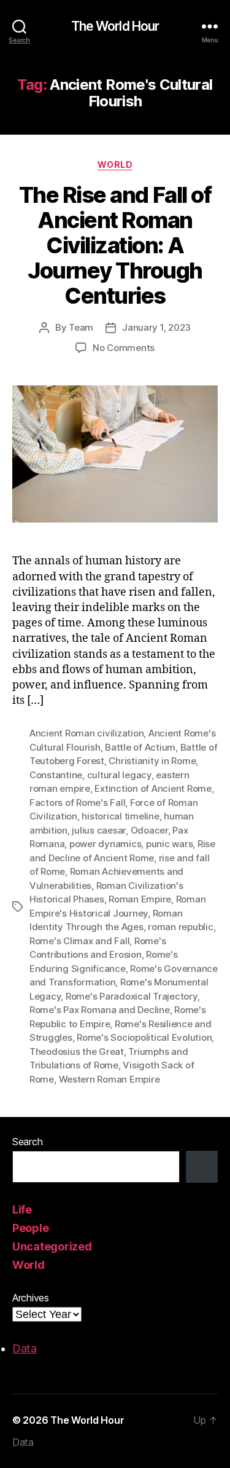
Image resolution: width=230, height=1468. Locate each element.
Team (81, 327)
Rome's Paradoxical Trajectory (131, 996)
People (30, 1227)
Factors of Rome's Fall (77, 802)
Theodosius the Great (76, 1051)
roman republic (180, 927)
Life (22, 1209)
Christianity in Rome (152, 761)
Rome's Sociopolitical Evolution (144, 1037)
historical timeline (120, 816)
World (115, 164)
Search (27, 1141)
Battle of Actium (140, 747)
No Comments (124, 347)
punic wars (169, 844)
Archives (30, 1298)
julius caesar (99, 830)
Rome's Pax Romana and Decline (99, 1010)
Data (24, 1348)
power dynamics (105, 844)
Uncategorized (52, 1246)
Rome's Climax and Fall (79, 941)
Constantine (55, 775)
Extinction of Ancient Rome (152, 788)
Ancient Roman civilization (86, 733)
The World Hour (115, 26)
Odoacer (149, 830)
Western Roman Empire (109, 1079)
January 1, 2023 (156, 327)
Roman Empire (140, 899)
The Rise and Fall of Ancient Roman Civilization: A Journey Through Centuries (115, 245)
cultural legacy (119, 775)
